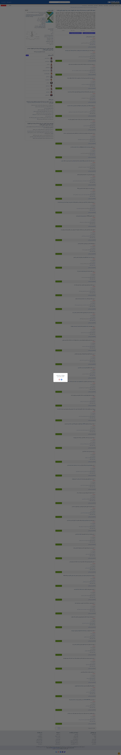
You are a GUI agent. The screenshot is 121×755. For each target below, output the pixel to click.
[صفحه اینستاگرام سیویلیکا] (59, 379)
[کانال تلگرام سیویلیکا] (61, 379)
